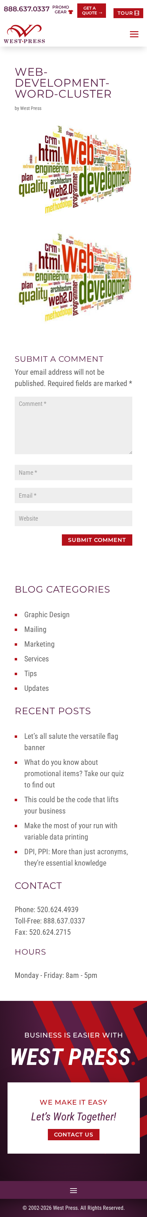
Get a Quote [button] (89, 10)
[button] (134, 34)
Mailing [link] (35, 629)
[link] (24, 34)
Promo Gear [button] (60, 9)
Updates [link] (36, 688)
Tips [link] (30, 673)
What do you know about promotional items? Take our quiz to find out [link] (74, 773)
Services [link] (36, 659)
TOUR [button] (125, 13)
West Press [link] (30, 108)
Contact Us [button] (73, 1134)
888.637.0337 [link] (27, 9)
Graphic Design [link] (47, 614)
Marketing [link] (39, 644)
